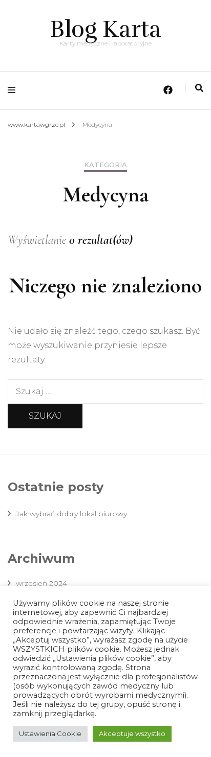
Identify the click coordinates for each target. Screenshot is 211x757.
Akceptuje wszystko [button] (132, 733)
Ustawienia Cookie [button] (50, 733)
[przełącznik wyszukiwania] (199, 88)
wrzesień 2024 (41, 583)
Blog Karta (105, 29)
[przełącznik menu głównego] (14, 90)
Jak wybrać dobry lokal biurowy (71, 513)
